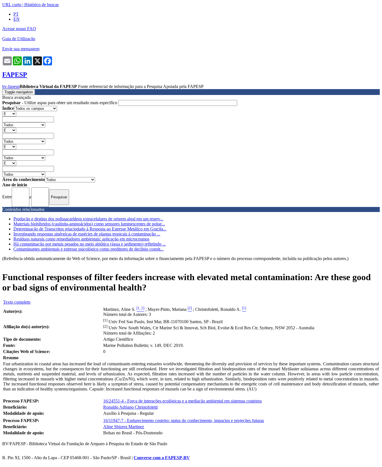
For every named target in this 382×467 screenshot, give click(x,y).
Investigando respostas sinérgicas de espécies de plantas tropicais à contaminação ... (86, 234)
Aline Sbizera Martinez (123, 426)
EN (16, 19)
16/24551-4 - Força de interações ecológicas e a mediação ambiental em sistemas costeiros (182, 401)
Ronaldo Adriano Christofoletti (130, 407)
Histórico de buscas (41, 4)
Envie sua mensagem (20, 48)
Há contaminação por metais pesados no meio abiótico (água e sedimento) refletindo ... (89, 244)
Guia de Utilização (18, 38)
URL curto (11, 4)
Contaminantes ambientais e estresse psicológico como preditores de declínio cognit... (88, 249)
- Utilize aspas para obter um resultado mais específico (60, 102)
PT (16, 14)
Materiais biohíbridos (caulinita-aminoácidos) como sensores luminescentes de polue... (89, 223)
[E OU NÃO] (9, 113)
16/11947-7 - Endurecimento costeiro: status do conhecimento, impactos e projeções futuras (183, 420)
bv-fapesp (11, 86)
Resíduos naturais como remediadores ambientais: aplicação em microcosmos (81, 239)
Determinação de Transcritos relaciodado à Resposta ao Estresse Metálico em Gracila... (89, 229)
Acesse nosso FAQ (19, 28)
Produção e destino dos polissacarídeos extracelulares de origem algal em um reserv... (88, 218)
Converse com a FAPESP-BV (162, 457)
